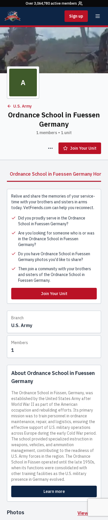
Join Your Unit (83, 148)
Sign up (76, 16)
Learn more (54, 491)
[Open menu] (97, 16)
